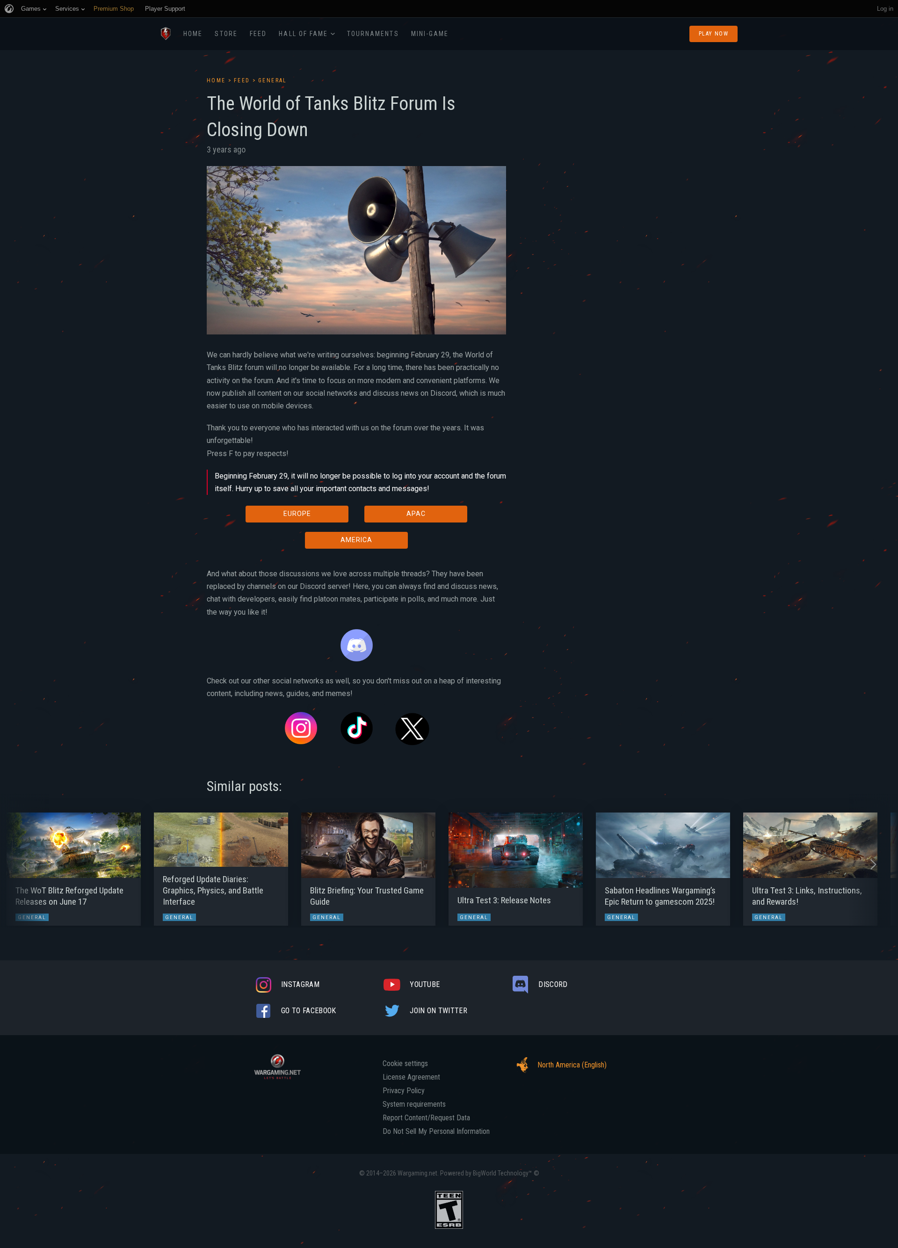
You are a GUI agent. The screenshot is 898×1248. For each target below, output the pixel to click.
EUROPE (297, 513)
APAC (416, 513)
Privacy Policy (404, 1091)
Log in (885, 8)
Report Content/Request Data (426, 1118)
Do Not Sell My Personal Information (436, 1131)
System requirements (414, 1104)
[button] (24, 864)
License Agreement (411, 1077)
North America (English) (572, 1064)
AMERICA (356, 540)
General (272, 80)
